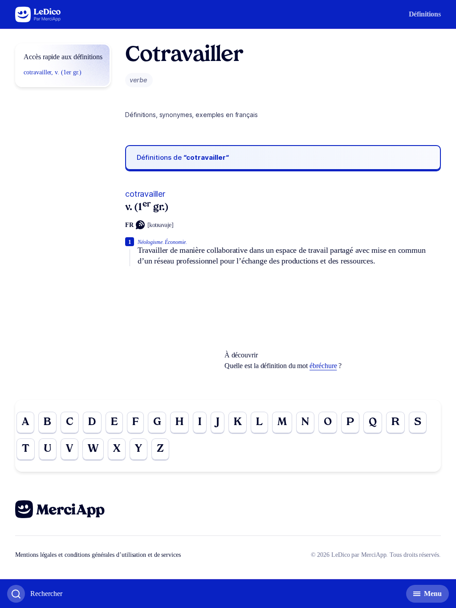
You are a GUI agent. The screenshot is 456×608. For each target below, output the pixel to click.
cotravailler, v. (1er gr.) (52, 72)
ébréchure (323, 365)
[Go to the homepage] (38, 14)
